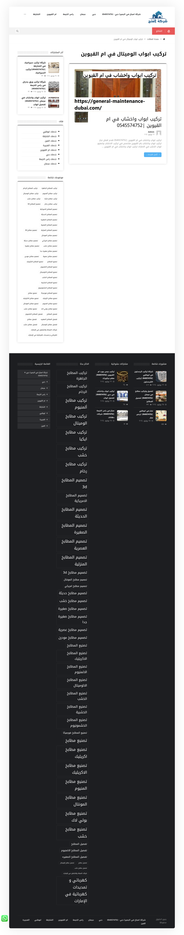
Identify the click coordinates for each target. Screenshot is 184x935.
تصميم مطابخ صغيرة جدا (48, 251)
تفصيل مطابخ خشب (30, 324)
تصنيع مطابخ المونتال (30, 303)
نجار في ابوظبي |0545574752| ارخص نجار (144, 414)
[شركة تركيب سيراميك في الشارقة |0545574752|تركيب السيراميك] (53, 67)
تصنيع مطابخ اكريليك (50, 298)
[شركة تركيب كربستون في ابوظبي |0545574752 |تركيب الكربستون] (161, 376)
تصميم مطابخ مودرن (32, 256)
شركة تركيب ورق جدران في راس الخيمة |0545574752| (34, 85)
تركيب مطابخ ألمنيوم (50, 193)
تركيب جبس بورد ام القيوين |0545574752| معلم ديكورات (105, 375)
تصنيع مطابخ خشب (30, 308)
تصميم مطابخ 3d (31, 230)
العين (43, 426)
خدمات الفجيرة (49, 145)
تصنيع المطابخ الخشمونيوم (47, 287)
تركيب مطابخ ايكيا (50, 198)
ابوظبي (42, 413)
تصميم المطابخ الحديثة (49, 214)
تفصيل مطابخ (32, 319)
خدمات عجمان (50, 164)
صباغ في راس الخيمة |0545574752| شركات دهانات (105, 414)
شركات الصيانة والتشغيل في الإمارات (44, 329)
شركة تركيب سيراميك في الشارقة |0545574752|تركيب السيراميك (35, 68)
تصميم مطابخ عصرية (50, 256)
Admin (151, 132)
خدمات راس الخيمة (47, 159)
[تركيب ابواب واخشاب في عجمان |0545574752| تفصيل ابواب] (53, 102)
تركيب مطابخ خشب (33, 198)
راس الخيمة (41, 394)
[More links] (25, 14)
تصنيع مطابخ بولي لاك (49, 308)
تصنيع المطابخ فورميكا (49, 293)
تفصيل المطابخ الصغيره (49, 319)
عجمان (43, 388)
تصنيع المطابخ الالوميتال (48, 272)
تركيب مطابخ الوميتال (30, 193)
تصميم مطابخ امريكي (49, 240)
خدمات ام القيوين (48, 150)
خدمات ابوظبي (49, 132)
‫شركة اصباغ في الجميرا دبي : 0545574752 (36, 374)
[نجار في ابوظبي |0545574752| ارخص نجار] (161, 415)
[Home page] (164, 39)
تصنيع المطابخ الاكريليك (35, 261)
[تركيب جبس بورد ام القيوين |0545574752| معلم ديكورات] (122, 376)
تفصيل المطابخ (52, 314)
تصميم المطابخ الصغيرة (49, 219)
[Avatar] (159, 133)
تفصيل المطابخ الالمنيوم (34, 314)
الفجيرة (42, 419)
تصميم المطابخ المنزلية (49, 230)
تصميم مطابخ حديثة (31, 240)
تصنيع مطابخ (32, 293)
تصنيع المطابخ (52, 261)
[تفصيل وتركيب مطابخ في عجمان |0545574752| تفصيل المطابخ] (161, 396)
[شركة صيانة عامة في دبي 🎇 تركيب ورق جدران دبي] (158, 17)
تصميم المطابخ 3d (34, 203)
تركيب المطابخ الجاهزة (49, 188)
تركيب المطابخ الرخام (30, 188)
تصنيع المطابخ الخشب (49, 277)
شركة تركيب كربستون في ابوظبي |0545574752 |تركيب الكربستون (143, 376)
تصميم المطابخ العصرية (49, 224)
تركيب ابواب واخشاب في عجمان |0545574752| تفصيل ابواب (34, 101)
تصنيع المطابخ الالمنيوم (49, 266)
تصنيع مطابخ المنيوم (50, 303)
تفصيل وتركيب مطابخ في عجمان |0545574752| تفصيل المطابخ (144, 396)
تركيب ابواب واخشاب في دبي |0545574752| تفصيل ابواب (105, 395)
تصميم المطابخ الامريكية (48, 209)
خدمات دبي (51, 155)
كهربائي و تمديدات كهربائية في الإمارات (42, 335)
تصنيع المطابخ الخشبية (49, 282)
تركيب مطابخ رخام (51, 203)
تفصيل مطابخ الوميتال (49, 324)
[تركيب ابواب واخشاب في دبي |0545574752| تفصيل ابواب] (122, 396)
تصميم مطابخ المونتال (49, 235)
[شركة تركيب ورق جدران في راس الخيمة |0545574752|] (53, 86)
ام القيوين (41, 400)
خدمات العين (50, 141)
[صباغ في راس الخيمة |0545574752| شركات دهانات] (122, 415)
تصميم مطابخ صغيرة (32, 245)
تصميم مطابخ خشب (50, 245)
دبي (43, 381)
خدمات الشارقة (49, 136)
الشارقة (42, 407)
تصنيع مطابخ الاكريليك (31, 298)
